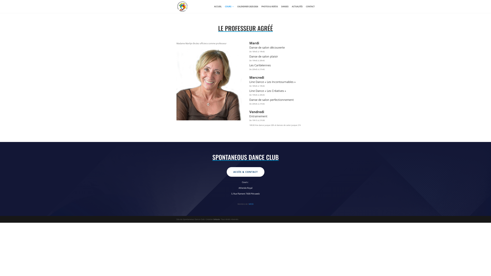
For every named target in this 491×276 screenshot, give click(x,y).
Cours (228, 7)
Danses (284, 7)
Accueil (218, 7)
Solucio (216, 219)
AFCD (251, 204)
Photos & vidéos (269, 7)
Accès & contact (245, 171)
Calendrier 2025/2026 (247, 7)
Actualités (297, 7)
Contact (310, 7)
